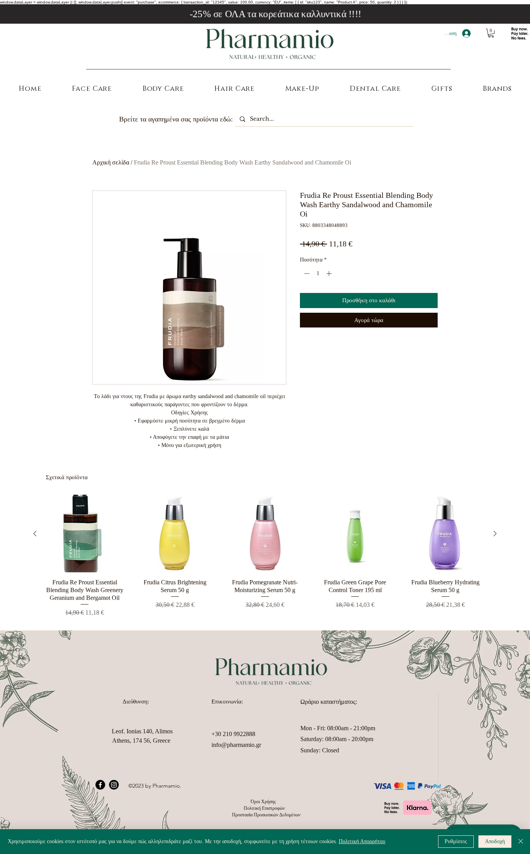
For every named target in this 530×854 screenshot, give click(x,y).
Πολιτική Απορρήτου (362, 841)
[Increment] (329, 273)
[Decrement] (306, 273)
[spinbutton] (318, 273)
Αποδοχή (495, 841)
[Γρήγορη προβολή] (84, 533)
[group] (265, 556)
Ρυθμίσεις (456, 841)
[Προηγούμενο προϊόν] (35, 533)
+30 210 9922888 (233, 734)
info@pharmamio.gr (236, 744)
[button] (491, 33)
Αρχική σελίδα (110, 162)
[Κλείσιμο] (520, 841)
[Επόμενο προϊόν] (495, 533)
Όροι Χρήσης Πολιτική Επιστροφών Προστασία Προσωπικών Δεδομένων (265, 808)
